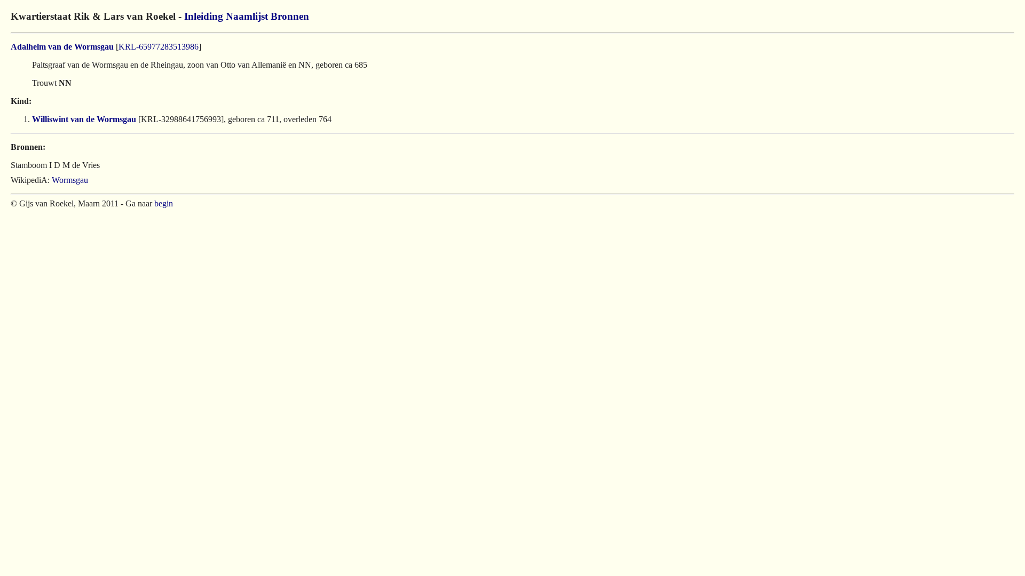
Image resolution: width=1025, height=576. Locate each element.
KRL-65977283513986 (159, 46)
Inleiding (203, 16)
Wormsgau (70, 180)
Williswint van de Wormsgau (84, 119)
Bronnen (290, 16)
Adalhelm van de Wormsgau (62, 46)
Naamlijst (247, 16)
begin (163, 203)
